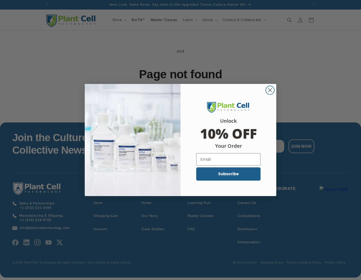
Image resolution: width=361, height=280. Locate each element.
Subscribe (228, 174)
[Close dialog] (270, 90)
